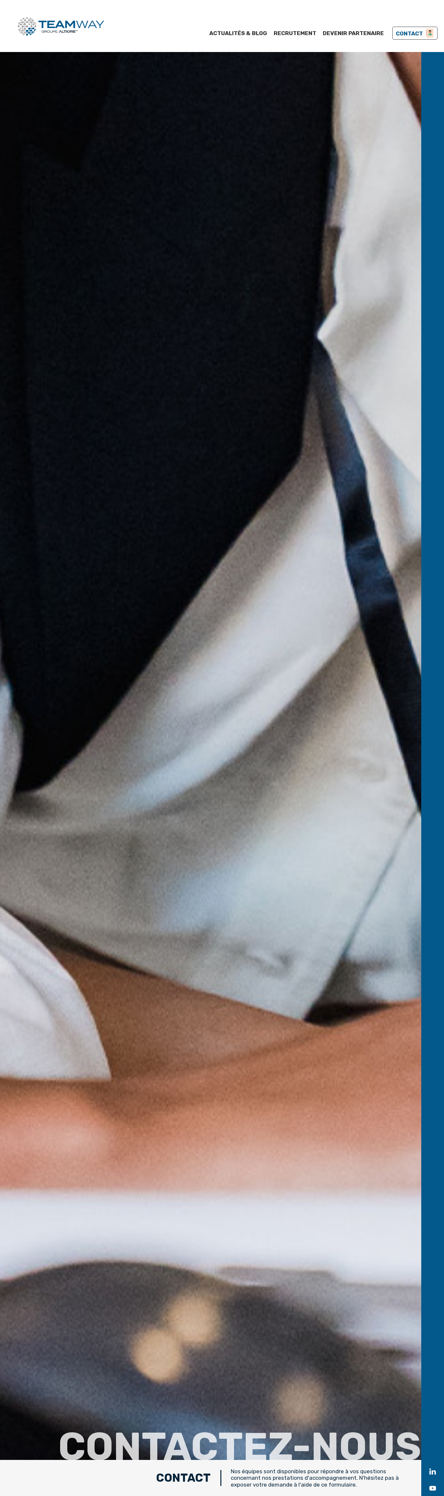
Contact (409, 33)
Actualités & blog (238, 33)
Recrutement (295, 33)
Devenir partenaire (353, 33)
